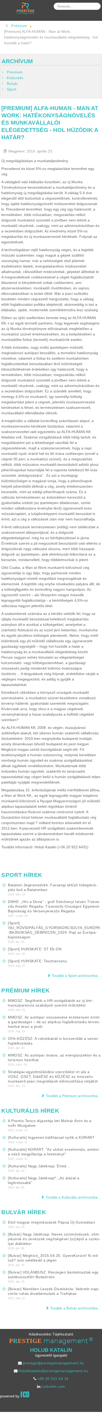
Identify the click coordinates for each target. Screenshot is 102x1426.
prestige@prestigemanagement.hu (53, 1363)
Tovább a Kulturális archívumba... (73, 1197)
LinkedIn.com (53, 1386)
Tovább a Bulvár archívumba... (75, 1308)
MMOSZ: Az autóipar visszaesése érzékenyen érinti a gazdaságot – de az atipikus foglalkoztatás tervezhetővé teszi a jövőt (54, 1022)
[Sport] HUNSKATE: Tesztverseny (37, 961)
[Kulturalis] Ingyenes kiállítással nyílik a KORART (51, 1137)
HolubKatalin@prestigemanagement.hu (53, 1371)
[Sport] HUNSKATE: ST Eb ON (34, 949)
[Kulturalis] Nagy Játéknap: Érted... (39, 1166)
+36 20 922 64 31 (53, 1379)
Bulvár (12, 83)
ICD (25, 1394)
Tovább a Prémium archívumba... (73, 1096)
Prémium (15, 72)
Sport (11, 89)
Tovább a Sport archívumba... (76, 975)
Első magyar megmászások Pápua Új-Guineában (51, 1222)
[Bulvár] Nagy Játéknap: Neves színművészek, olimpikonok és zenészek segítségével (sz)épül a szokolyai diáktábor (54, 1239)
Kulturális (15, 78)
